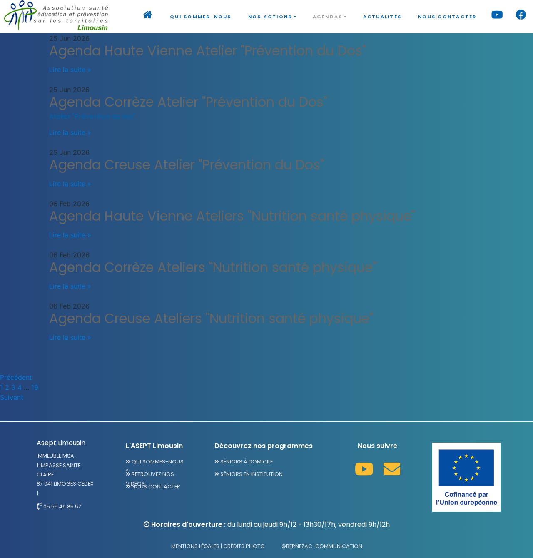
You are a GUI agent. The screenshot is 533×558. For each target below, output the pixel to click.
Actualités (382, 16)
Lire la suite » (70, 69)
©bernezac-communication (321, 546)
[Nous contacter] (392, 469)
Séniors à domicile (246, 461)
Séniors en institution (251, 474)
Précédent (16, 377)
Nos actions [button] (270, 16)
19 (34, 387)
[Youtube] (497, 16)
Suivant (11, 397)
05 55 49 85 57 (61, 506)
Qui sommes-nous (201, 16)
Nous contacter (447, 16)
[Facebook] (521, 16)
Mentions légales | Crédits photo (218, 546)
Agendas (328, 16)
